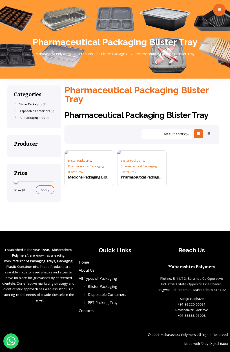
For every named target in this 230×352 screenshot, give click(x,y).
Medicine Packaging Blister (89, 177)
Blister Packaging (79, 160)
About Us (87, 270)
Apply (45, 190)
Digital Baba (218, 343)
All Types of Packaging (98, 278)
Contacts (86, 310)
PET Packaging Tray (32, 117)
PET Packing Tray (102, 302)
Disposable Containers (34, 111)
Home (84, 262)
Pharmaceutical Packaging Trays (142, 177)
